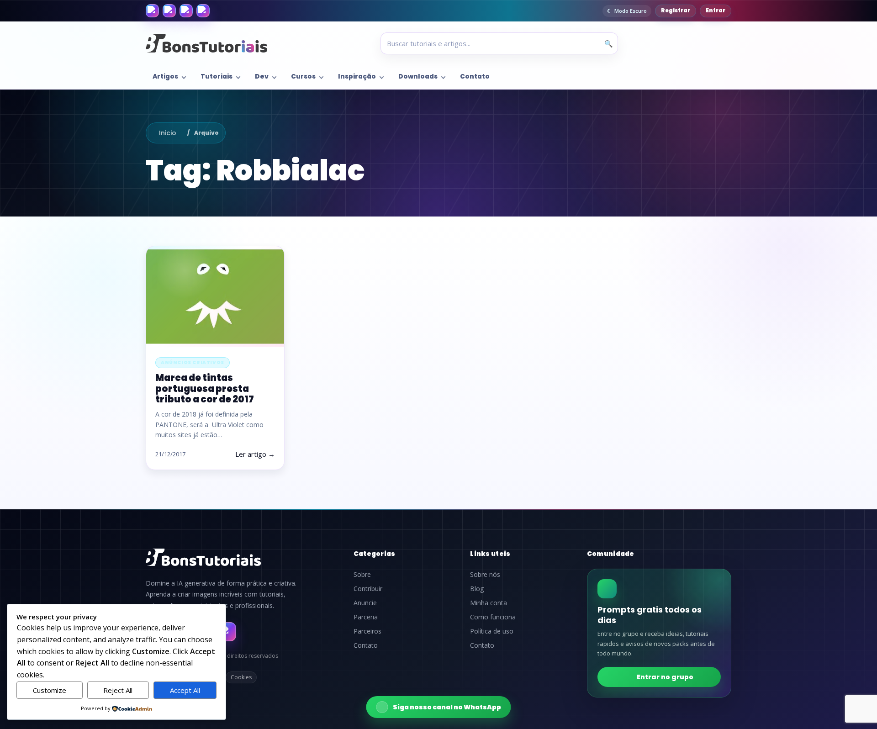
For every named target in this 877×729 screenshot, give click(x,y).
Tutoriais (216, 76)
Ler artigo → (255, 454)
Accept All (185, 690)
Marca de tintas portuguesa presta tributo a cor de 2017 (204, 388)
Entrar (715, 10)
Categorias (375, 553)
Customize (49, 690)
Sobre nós (485, 575)
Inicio (167, 132)
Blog (477, 589)
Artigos (165, 76)
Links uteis (490, 553)
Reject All (117, 690)
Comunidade (610, 553)
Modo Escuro (630, 10)
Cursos (303, 76)
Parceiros (367, 631)
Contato (475, 76)
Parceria (366, 617)
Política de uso (491, 631)
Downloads (418, 76)
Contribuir (368, 589)
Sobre (362, 575)
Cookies (241, 677)
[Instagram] (169, 10)
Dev (262, 76)
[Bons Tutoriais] (206, 43)
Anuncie (365, 603)
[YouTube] (203, 10)
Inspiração (357, 76)
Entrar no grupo (665, 676)
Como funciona (493, 617)
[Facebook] (152, 10)
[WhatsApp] (186, 10)
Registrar (675, 10)
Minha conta (488, 603)
